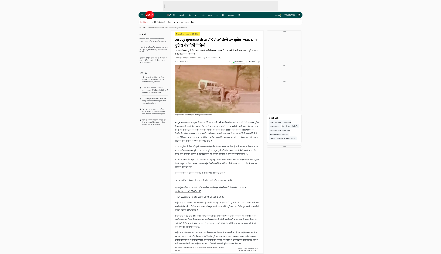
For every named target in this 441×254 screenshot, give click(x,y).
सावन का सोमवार (178, 22)
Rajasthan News (275, 122)
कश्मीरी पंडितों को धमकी (158, 22)
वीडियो (223, 15)
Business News (275, 126)
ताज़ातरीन (182, 15)
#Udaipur (243, 187)
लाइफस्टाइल (231, 15)
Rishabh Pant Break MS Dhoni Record (283, 138)
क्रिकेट (203, 15)
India (199, 58)
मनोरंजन (216, 15)
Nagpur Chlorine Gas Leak (279, 134)
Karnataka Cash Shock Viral (280, 130)
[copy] (259, 62)
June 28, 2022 (217, 197)
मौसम (169, 22)
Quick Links (274, 118)
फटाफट (210, 15)
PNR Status (287, 122)
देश (190, 15)
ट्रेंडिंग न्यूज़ (143, 73)
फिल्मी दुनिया (295, 126)
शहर (196, 15)
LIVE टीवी (172, 15)
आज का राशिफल (190, 22)
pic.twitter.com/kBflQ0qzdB (188, 191)
